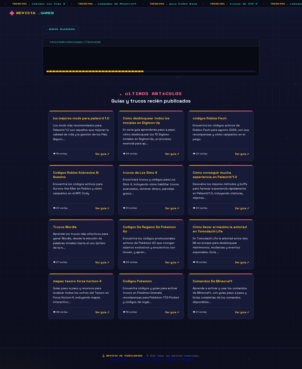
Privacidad (139, 359)
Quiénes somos (118, 359)
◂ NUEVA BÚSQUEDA (60, 29)
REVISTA (35, 13)
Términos (171, 359)
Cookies (156, 359)
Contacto (187, 359)
